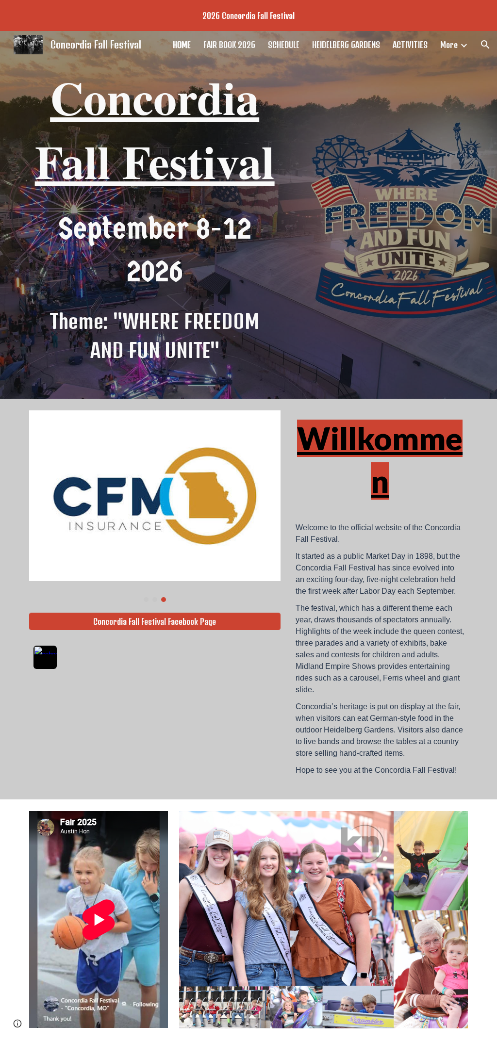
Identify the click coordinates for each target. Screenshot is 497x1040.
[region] (248, 15)
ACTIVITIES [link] (410, 44)
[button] (485, 44)
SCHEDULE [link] (283, 44)
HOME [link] (182, 44)
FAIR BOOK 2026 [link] (229, 44)
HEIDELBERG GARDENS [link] (346, 44)
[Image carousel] (155, 506)
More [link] (449, 44)
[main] (155, 129)
